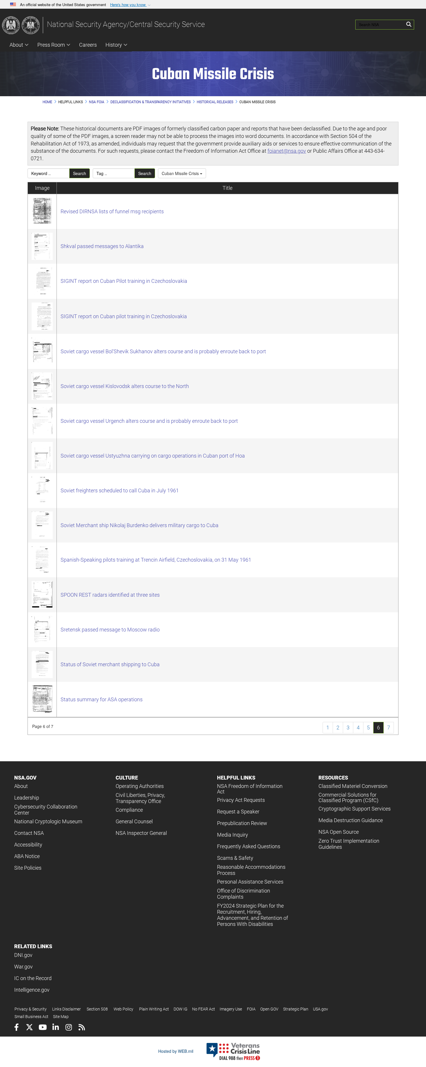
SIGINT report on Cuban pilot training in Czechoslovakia (124, 316)
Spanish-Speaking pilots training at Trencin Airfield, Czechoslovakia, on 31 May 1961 (156, 560)
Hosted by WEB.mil (175, 1051)
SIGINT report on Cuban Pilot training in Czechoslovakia (124, 281)
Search (79, 173)
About (16, 45)
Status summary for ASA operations (102, 699)
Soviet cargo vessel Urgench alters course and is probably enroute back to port (149, 421)
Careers (88, 45)
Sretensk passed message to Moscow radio (110, 630)
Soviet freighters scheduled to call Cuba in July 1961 (120, 490)
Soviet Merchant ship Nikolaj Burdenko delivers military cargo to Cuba (140, 525)
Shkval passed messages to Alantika (102, 246)
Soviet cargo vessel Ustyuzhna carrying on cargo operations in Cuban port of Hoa (153, 456)
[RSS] (82, 1028)
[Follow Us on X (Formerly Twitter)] (29, 1028)
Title (227, 188)
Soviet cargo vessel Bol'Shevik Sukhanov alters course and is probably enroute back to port (163, 351)
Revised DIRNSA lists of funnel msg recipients (112, 211)
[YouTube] (42, 1028)
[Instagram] (68, 1028)
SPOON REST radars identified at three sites (110, 595)
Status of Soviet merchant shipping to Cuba (110, 664)
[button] (131, 5)
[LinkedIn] (55, 1028)
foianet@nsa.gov (286, 151)
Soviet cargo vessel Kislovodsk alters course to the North (125, 386)
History (113, 45)
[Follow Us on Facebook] (16, 1028)
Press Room (51, 45)
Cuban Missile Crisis (181, 173)
